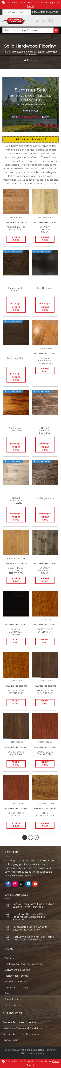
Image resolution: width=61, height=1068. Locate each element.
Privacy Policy (10, 1040)
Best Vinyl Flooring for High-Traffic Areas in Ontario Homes (33, 938)
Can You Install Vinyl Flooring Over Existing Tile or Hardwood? (33, 905)
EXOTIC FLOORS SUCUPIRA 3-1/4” (45, 691)
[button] (16, 12)
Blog (8, 993)
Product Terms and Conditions (20, 1022)
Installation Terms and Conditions (22, 1028)
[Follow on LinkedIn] (28, 884)
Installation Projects (16, 987)
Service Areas (12, 1005)
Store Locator (13, 999)
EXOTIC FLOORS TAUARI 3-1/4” (45, 753)
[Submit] (56, 30)
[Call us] (43, 20)
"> (16, 306)
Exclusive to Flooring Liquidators (24, 964)
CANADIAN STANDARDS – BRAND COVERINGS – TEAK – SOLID (16, 634)
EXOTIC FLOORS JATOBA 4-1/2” (16, 691)
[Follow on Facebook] (8, 884)
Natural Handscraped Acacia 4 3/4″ (45, 433)
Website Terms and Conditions (20, 1034)
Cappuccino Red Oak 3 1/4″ (16, 292)
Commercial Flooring (17, 969)
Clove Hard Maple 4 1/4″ (45, 292)
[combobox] (28, 30)
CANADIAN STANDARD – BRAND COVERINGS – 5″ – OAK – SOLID (45, 232)
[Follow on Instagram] (15, 884)
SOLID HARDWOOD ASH (45, 814)
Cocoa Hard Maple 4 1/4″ (16, 362)
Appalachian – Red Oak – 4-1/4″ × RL (16, 228)
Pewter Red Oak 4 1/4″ (45, 502)
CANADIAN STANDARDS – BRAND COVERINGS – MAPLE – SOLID (45, 573)
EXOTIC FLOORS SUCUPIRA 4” (16, 753)
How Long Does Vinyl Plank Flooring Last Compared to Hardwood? (29, 917)
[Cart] (49, 21)
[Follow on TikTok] (22, 884)
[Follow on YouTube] (35, 884)
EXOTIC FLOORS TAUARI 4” (16, 814)
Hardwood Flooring (24, 52)
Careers (9, 958)
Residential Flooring (16, 975)
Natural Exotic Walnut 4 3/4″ (16, 432)
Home (7, 52)
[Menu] (57, 21)
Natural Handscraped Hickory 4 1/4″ (16, 503)
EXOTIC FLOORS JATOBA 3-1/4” (45, 630)
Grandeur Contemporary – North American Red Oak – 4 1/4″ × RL (45, 363)
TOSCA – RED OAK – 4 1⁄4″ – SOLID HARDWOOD (16, 570)
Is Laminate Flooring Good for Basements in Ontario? (30, 928)
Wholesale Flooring (16, 981)
